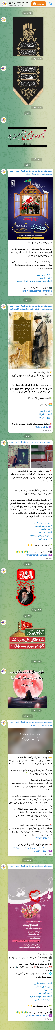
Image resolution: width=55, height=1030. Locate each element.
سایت (49, 848)
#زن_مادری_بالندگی (43, 526)
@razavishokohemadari (37, 555)
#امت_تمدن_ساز (45, 532)
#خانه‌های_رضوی (44, 275)
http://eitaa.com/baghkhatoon (37, 291)
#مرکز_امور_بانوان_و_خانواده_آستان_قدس (34, 281)
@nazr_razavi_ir (43, 838)
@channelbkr (41, 427)
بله (44, 848)
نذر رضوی (35, 725)
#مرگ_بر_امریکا (45, 414)
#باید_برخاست (46, 278)
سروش (34, 848)
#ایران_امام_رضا (45, 417)
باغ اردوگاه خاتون (32, 174)
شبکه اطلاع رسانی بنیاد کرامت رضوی (24, 309)
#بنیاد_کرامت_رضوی (43, 539)
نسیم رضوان (18, 848)
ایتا (40, 848)
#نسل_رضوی (46, 529)
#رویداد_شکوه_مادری (43, 523)
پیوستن (40, 4)
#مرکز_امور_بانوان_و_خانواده (40, 535)
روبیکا (27, 848)
